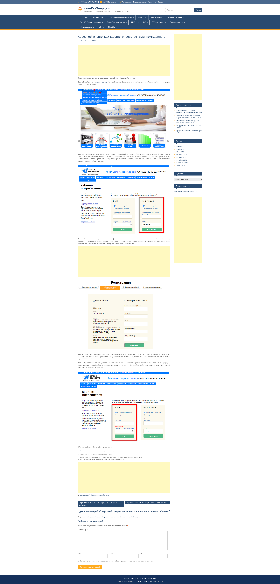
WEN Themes (158, 581)
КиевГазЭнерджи (97, 8)
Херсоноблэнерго (103, 495)
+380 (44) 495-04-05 (88, 2)
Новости (142, 17)
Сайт (141, 553)
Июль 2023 (180, 152)
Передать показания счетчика (91, 451)
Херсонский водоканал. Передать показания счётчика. (98, 503)
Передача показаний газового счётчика (148, 2)
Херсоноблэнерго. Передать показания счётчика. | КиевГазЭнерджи (114, 517)
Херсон (93, 495)
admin (94, 41)
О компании (156, 17)
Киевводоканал (175, 17)
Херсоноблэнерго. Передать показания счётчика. (147, 502)
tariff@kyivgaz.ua (109, 2)
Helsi (100, 27)
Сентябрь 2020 (182, 163)
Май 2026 (180, 146)
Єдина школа (86, 27)
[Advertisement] (124, 60)
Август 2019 (180, 165)
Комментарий (83, 530)
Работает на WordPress (126, 581)
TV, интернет (158, 22)
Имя (80, 553)
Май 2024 (180, 149)
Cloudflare (112, 27)
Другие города (176, 22)
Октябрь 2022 (181, 155)
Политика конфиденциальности (185, 191)
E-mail (111, 553)
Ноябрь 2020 (181, 157)
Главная (84, 17)
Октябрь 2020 (181, 160)
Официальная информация (120, 17)
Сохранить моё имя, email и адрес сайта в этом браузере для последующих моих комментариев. (116, 561)
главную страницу (100, 82)
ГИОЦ (133, 22)
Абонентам (98, 17)
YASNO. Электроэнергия (90, 22)
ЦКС (144, 22)
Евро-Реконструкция (116, 22)
